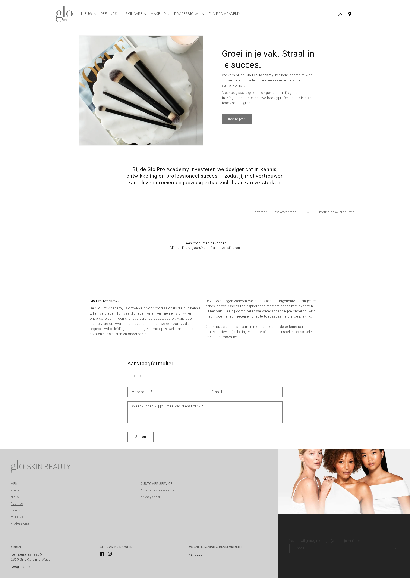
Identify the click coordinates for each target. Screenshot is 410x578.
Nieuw (15, 497)
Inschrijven (237, 119)
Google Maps (20, 567)
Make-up (17, 517)
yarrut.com (197, 554)
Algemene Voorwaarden (158, 490)
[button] (88, 13)
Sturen (140, 437)
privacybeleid (150, 497)
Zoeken (16, 490)
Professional (20, 523)
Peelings (17, 503)
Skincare (17, 510)
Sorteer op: (260, 212)
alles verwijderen (226, 248)
